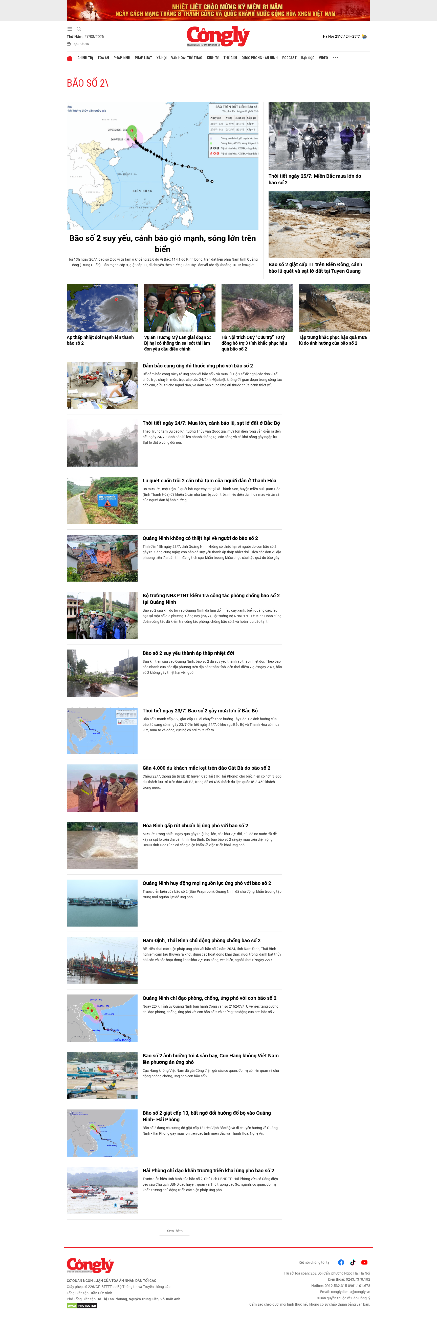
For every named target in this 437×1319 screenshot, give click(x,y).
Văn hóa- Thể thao (186, 58)
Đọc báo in (81, 44)
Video (323, 58)
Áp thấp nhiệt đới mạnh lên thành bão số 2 (100, 340)
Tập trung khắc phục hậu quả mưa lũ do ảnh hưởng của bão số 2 (333, 340)
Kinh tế (213, 58)
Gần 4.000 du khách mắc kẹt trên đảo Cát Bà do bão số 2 (206, 767)
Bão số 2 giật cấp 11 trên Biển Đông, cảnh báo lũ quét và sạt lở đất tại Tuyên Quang (315, 267)
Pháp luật (143, 58)
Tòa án (103, 58)
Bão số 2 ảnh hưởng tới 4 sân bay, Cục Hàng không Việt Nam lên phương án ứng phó (211, 1058)
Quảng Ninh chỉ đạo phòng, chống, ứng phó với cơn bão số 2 (209, 997)
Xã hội (162, 58)
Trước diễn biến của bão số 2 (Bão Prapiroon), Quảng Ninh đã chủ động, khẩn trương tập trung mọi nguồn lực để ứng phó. (212, 894)
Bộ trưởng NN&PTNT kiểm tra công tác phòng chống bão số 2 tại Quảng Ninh (211, 598)
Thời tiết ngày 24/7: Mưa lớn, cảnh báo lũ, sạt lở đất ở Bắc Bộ (211, 422)
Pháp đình (122, 58)
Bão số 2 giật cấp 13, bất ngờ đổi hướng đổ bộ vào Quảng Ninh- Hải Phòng (207, 1116)
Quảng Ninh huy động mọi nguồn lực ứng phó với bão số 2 (207, 883)
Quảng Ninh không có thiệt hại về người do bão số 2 (200, 538)
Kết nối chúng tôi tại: (315, 1262)
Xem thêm (175, 1230)
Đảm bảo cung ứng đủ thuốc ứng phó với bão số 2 (198, 365)
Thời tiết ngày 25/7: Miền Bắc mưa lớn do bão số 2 (315, 179)
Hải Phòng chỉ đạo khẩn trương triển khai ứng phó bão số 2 (208, 1170)
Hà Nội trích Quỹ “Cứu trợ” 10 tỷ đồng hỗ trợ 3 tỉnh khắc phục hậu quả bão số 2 (254, 343)
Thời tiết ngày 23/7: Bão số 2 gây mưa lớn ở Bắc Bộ (200, 710)
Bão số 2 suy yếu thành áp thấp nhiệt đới (188, 653)
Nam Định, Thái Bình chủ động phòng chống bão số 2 (201, 940)
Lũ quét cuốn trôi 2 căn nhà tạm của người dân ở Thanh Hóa (209, 480)
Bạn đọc (307, 58)
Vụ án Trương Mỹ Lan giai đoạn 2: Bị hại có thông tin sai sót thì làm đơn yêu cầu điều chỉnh (177, 343)
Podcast (289, 58)
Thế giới (230, 58)
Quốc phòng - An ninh (260, 58)
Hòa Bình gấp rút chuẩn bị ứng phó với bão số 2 (195, 825)
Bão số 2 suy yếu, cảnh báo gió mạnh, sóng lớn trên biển (162, 243)
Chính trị (85, 58)
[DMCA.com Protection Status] (141, 1306)
